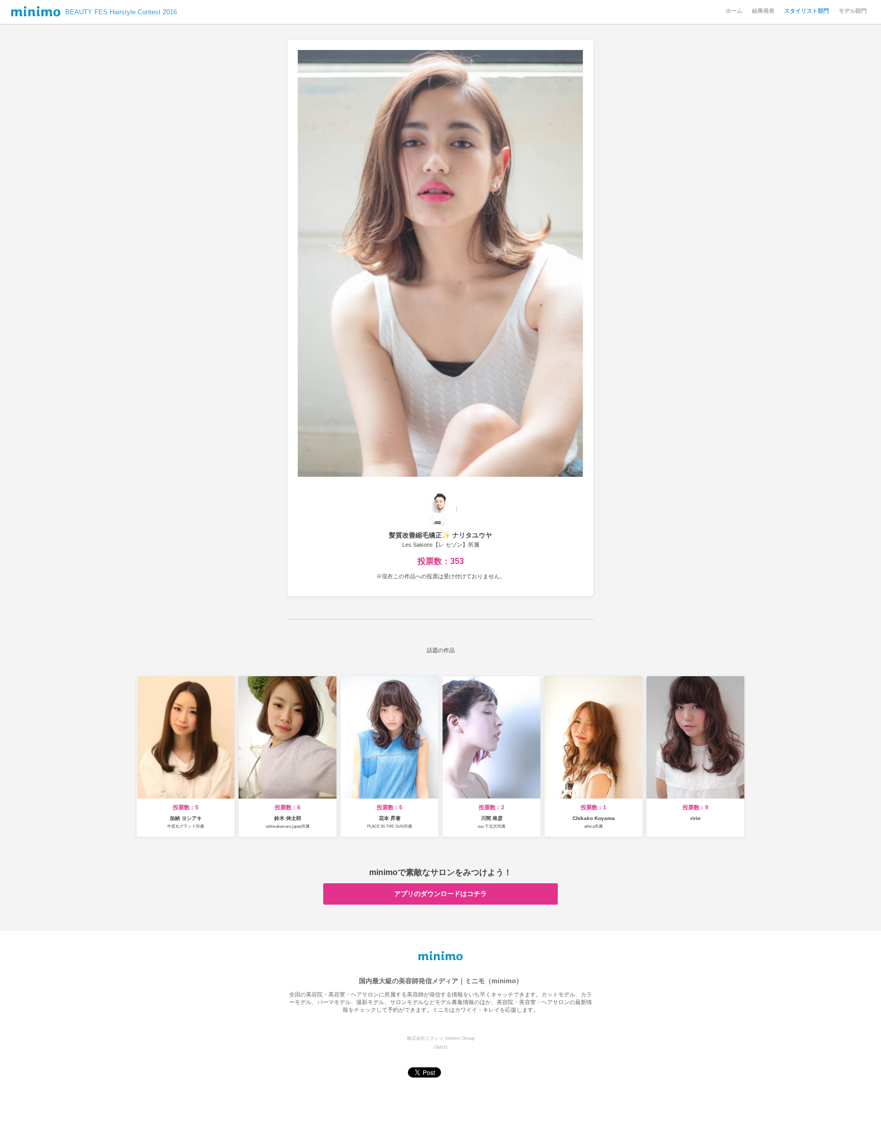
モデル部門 (853, 11)
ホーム (733, 11)
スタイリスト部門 (806, 11)
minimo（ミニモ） (35, 13)
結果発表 (763, 11)
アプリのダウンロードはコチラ (440, 894)
